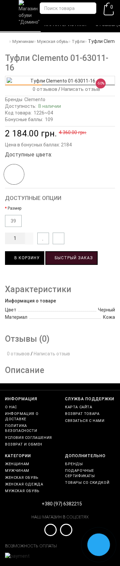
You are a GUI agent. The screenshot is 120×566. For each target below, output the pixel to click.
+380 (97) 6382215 (62, 503)
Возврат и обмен (23, 444)
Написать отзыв (80, 89)
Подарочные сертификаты (80, 473)
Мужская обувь (22, 491)
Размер (14, 208)
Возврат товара (82, 414)
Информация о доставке (21, 416)
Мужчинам (17, 471)
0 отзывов (43, 89)
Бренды (74, 464)
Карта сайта (78, 407)
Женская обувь (22, 477)
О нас (11, 407)
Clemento (34, 99)
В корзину (26, 258)
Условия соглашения (28, 438)
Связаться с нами (85, 421)
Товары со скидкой (87, 482)
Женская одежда (24, 484)
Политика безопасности (21, 428)
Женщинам (17, 464)
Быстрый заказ (73, 258)
